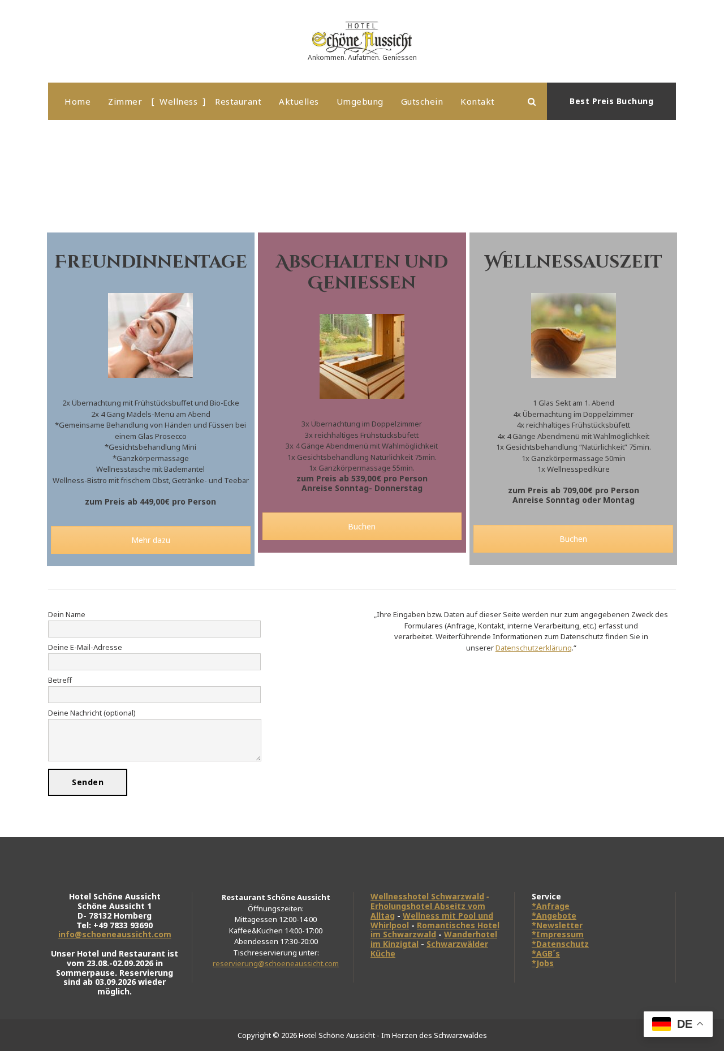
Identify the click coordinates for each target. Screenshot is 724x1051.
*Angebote (554, 915)
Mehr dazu (150, 540)
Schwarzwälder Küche (429, 948)
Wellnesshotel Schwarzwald (427, 896)
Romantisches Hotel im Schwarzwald (434, 930)
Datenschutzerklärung (533, 648)
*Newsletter (557, 925)
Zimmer (125, 101)
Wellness (178, 101)
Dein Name (66, 614)
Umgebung (360, 101)
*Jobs (543, 963)
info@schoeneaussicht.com (114, 934)
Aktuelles (299, 101)
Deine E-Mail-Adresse (85, 647)
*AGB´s (546, 953)
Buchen (362, 526)
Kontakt (477, 101)
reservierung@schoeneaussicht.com (276, 963)
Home (77, 101)
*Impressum (558, 934)
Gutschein (422, 101)
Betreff (60, 680)
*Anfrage (551, 906)
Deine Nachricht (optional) (92, 713)
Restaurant (238, 101)
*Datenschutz (560, 943)
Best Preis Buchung (611, 101)
